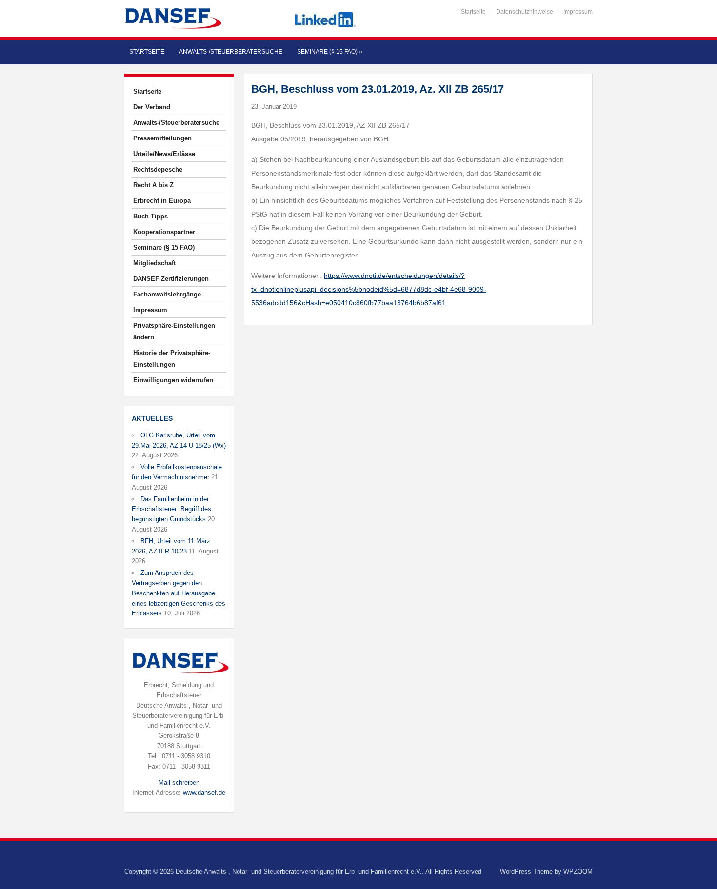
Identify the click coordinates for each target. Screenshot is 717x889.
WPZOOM (578, 871)
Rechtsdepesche (157, 169)
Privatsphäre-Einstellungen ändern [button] (174, 331)
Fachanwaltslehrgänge (167, 294)
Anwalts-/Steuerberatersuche (230, 51)
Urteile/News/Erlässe (164, 154)
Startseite (473, 11)
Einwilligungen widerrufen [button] (173, 380)
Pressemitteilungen (162, 138)
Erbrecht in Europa (162, 200)
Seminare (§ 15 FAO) (329, 51)
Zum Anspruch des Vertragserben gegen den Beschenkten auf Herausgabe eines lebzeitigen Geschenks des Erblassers (178, 593)
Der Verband (151, 107)
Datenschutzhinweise (524, 11)
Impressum (578, 11)
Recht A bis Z (153, 185)
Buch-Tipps (150, 216)
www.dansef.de (204, 792)
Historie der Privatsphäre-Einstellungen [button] (171, 358)
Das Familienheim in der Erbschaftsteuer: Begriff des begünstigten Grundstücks (171, 509)
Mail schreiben (179, 782)
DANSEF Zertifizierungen (171, 278)
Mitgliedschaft (154, 263)
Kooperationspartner (164, 232)
